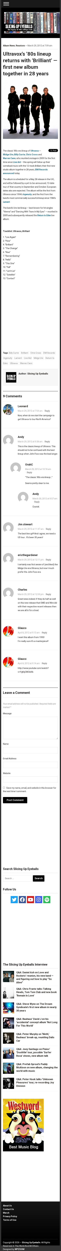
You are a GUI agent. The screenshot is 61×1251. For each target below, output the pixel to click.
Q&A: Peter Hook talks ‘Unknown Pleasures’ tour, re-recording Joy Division (35, 1082)
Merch (6, 1213)
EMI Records (49, 353)
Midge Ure (8, 154)
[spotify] (46, 899)
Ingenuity (27, 194)
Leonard (23, 406)
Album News (9, 45)
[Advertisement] (30, 836)
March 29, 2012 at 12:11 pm (31, 560)
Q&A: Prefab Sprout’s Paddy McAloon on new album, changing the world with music (37, 1067)
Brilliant (24, 353)
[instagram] (38, 899)
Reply (47, 411)
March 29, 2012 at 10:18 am (38, 469)
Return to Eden (44, 215)
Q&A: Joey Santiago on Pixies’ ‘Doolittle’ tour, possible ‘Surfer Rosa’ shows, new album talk (33, 1052)
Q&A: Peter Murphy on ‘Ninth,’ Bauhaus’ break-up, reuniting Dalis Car (35, 1037)
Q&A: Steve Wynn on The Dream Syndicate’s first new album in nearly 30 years (36, 1007)
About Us (7, 1205)
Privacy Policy (10, 1216)
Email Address (9, 758)
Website (7, 773)
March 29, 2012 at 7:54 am (30, 411)
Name (6, 744)
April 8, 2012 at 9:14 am (29, 663)
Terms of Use (9, 1220)
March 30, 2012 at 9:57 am (45, 498)
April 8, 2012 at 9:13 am (29, 632)
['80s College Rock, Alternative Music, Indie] (32, 22)
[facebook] (22, 899)
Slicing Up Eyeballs (37, 373)
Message (7, 713)
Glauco (22, 628)
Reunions (20, 45)
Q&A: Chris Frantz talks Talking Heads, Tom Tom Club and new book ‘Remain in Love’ (36, 992)
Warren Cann (9, 158)
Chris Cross (32, 154)
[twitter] (14, 899)
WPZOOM (19, 1249)
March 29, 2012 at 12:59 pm (31, 594)
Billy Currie (19, 154)
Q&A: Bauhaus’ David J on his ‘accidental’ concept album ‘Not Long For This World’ (36, 1022)
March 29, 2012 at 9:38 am (30, 441)
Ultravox (34, 151)
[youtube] (30, 899)
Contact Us (8, 1209)
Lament (6, 202)
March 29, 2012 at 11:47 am (31, 529)
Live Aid (17, 162)
